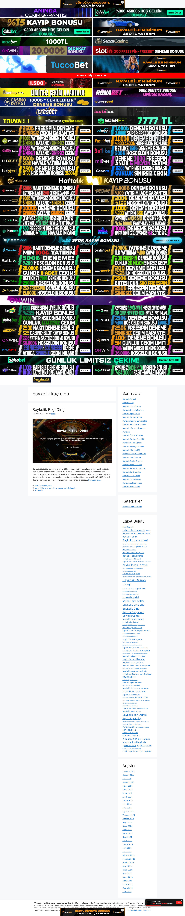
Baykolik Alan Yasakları (132, 465)
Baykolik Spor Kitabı (131, 414)
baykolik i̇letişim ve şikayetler (130, 642)
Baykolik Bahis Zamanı (132, 483)
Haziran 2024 (128, 819)
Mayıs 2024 (127, 822)
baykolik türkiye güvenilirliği (130, 706)
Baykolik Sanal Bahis (131, 487)
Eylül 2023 (126, 852)
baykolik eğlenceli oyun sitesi (130, 594)
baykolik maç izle (141, 650)
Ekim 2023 (127, 848)
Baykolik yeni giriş (131, 718)
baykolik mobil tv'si (127, 653)
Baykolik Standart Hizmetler (134, 424)
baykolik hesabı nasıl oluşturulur (131, 633)
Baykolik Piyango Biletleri (133, 446)
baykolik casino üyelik (128, 589)
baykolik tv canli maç (133, 691)
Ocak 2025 (127, 793)
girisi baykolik (144, 739)
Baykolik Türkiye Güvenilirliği (134, 421)
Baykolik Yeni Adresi (134, 714)
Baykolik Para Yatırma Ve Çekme (136, 665)
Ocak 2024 (127, 837)
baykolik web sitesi (129, 708)
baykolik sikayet (145, 674)
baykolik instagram (132, 639)
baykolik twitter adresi (128, 700)
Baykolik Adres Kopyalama (133, 468)
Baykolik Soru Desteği (131, 457)
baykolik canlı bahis (56, 488)
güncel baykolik (129, 746)
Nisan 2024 (127, 826)
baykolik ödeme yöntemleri (132, 724)
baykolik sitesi (129, 676)
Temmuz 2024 (128, 815)
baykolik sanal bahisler (130, 674)
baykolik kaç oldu (70, 488)
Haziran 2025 (128, 782)
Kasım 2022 (127, 888)
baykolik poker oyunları (141, 668)
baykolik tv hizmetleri (128, 697)
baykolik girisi (130, 597)
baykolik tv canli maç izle (131, 695)
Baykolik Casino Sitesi (134, 582)
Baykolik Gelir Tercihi (131, 476)
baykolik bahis (129, 536)
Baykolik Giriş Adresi (133, 612)
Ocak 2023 (127, 881)
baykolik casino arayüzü (129, 571)
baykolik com (140, 589)
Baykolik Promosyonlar (43, 485)
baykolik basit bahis (128, 544)
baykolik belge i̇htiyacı (141, 544)
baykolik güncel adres (133, 619)
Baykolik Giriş (128, 403)
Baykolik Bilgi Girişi (49, 409)
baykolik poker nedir (128, 668)
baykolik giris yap (133, 604)
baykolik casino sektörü (128, 576)
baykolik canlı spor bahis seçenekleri (132, 568)
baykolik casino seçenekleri (143, 576)
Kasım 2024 (127, 800)
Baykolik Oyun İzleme (131, 406)
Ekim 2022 (126, 892)
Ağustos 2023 (128, 855)
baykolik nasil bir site (133, 659)
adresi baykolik (127, 527)
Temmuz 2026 (128, 771)
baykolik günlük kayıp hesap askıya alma (133, 625)
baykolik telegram (131, 688)
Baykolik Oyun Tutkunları (133, 410)
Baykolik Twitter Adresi (132, 417)
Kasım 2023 (127, 844)
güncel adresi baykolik (134, 742)
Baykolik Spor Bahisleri (132, 682)
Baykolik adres (129, 533)
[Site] (46, 131)
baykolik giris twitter (133, 601)
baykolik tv (145, 688)
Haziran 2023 (128, 862)
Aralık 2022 (127, 884)
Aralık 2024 (127, 797)
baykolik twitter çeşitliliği (143, 700)
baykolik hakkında (143, 630)
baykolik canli (129, 549)
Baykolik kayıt (127, 648)
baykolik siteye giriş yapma (129, 680)
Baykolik (126, 432)
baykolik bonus (140, 546)
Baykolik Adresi (129, 399)
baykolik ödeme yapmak (142, 721)
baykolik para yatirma (132, 662)
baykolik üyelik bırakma (142, 727)
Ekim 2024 (127, 804)
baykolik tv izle (141, 697)
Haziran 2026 (128, 775)
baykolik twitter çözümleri (129, 703)
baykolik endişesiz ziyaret (129, 591)
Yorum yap (39, 490)
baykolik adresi (144, 533)
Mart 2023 (127, 873)
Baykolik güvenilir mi (132, 627)
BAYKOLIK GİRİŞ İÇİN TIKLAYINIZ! (92, 75)
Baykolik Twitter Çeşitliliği (133, 439)
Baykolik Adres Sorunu (132, 443)
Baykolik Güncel (131, 615)
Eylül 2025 (126, 779)
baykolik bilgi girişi (41, 488)
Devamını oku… (94, 480)
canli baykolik (129, 730)
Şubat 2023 (127, 877)
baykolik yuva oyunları (128, 721)
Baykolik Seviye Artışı (131, 472)
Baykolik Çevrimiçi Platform (134, 454)
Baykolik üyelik (128, 727)
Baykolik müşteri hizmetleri (133, 656)
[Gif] (92, 180)
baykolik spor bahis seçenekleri (131, 685)
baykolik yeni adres (131, 711)
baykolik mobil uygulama (141, 653)
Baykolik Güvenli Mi (129, 630)
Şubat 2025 (127, 790)
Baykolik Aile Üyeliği (131, 450)
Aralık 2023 (127, 841)
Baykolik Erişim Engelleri (132, 461)
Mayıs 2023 (127, 866)
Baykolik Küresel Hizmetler (133, 428)
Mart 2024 (127, 830)
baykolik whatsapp (142, 708)
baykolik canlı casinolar (144, 561)
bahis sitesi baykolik (133, 530)
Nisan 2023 (127, 870)
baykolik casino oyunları (131, 574)
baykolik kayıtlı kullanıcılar (140, 648)
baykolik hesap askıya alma (129, 636)
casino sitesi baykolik (130, 733)
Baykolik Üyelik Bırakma (132, 435)
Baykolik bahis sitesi (135, 540)
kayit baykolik (144, 745)
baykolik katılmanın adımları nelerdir (132, 645)
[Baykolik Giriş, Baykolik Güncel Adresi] (42, 380)
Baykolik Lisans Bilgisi (131, 479)
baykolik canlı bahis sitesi (131, 559)
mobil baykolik (128, 751)
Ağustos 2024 (128, 811)
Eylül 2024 (126, 808)
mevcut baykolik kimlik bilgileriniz (131, 748)
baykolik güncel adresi (130, 622)
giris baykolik (129, 738)
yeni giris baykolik (143, 751)
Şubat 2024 (127, 833)
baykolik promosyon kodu (134, 671)
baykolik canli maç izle (133, 552)
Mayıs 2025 (127, 786)
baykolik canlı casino (129, 561)
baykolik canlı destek (135, 565)
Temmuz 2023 (128, 859)
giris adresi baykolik (130, 735)
